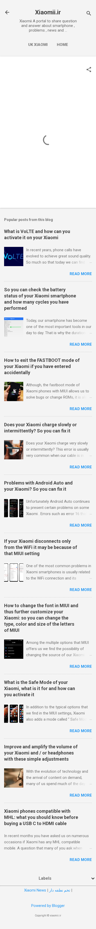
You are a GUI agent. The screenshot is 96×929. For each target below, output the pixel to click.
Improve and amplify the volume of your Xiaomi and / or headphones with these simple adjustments (41, 753)
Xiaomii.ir (48, 12)
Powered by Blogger (48, 905)
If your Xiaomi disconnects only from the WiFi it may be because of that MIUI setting (40, 547)
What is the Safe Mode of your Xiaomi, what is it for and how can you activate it (39, 688)
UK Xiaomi (38, 44)
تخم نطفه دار (59, 890)
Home (62, 44)
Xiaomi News (35, 890)
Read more (81, 274)
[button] (89, 70)
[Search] (89, 14)
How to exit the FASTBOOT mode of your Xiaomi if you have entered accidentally (42, 366)
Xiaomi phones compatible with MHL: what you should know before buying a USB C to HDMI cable (41, 817)
